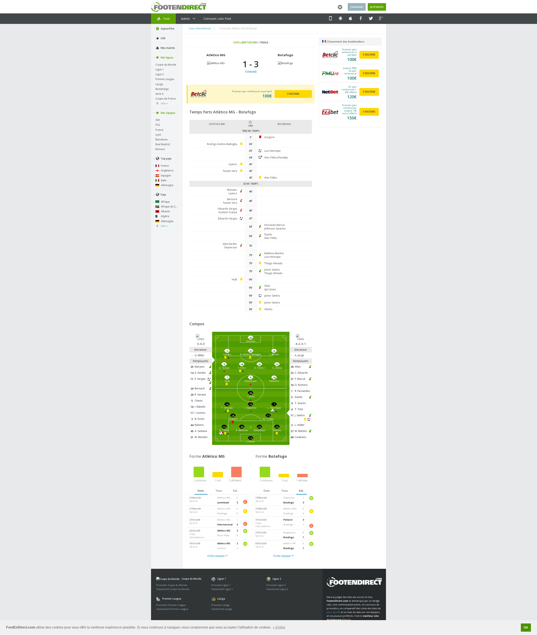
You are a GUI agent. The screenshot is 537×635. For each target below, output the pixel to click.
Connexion (356, 7)
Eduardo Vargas (227, 208)
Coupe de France (165, 98)
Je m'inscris (376, 7)
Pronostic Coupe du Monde (171, 585)
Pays (163, 194)
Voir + (164, 103)
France (159, 130)
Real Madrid (162, 144)
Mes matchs (167, 48)
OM (157, 120)
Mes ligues (166, 57)
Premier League (164, 79)
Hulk (234, 279)
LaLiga (159, 84)
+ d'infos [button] (279, 627)
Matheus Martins (274, 253)
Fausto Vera (230, 171)
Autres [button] (186, 19)
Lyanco (233, 164)
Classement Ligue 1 (222, 589)
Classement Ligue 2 (277, 589)
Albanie (165, 211)
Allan (267, 286)
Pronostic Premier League (171, 604)
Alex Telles (270, 177)
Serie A (159, 94)
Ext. (235, 490)
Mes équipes (167, 113)
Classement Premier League (172, 608)
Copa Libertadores (199, 28)
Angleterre (166, 170)
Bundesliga (162, 89)
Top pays (166, 158)
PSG (157, 125)
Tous (219, 490)
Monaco (160, 149)
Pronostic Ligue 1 (221, 585)
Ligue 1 (159, 69)
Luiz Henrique (272, 151)
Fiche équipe (216, 556)
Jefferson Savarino (275, 228)
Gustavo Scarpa (227, 212)
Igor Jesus (270, 289)
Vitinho (268, 309)
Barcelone (161, 139)
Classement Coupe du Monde (172, 589)
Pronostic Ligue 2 (276, 585)
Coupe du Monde (165, 64)
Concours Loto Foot (217, 19)
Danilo (268, 234)
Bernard (232, 199)
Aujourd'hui (167, 28)
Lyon (158, 134)
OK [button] (526, 627)
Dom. (201, 490)
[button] (250, 342)
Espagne (165, 175)
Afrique (165, 201)
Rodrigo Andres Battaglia (222, 144)
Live (162, 38)
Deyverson (230, 247)
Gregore (269, 137)
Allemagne (166, 185)
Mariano (232, 190)
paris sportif (333, 612)
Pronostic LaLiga (220, 604)
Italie (163, 180)
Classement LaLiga (221, 608)
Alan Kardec (230, 244)
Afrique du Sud (169, 206)
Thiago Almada (273, 263)
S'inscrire (293, 94)
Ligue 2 (159, 74)
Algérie (164, 216)
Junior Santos (272, 269)
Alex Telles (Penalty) (276, 157)
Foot (166, 19)
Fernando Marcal (274, 225)
